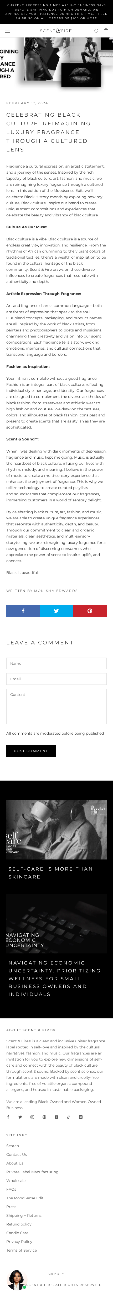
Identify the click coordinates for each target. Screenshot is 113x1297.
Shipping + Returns (24, 1215)
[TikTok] (68, 1117)
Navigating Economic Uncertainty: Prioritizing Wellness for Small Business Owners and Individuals (54, 978)
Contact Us (16, 1154)
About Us (14, 1163)
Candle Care (17, 1233)
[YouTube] (56, 1117)
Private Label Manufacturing (32, 1172)
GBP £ (54, 1273)
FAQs (11, 1189)
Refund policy (19, 1224)
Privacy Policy (19, 1241)
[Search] (96, 30)
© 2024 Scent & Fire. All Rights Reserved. (56, 1285)
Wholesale (15, 1180)
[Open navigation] (7, 30)
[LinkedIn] (81, 1117)
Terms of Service (21, 1250)
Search (12, 1145)
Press (11, 1206)
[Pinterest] (44, 1117)
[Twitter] (20, 1117)
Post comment (31, 751)
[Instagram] (32, 1117)
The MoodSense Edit (25, 1198)
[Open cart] (106, 30)
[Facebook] (8, 1117)
